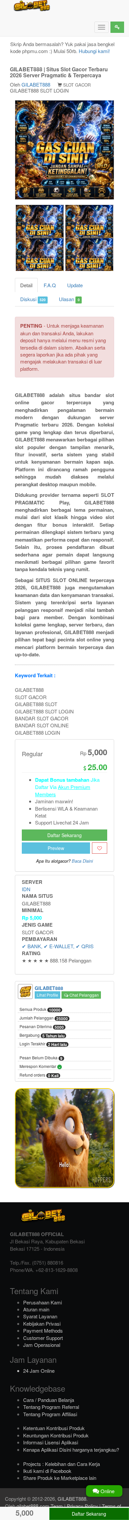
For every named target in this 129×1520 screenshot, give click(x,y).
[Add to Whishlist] (99, 848)
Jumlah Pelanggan (44, 1018)
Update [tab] (75, 285)
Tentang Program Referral (51, 1406)
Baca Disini (82, 861)
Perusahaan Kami (42, 1302)
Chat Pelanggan (83, 995)
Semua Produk (40, 1009)
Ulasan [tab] (69, 299)
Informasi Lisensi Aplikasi (50, 1442)
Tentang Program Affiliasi (50, 1414)
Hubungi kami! (94, 50)
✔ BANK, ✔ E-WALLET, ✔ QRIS (58, 946)
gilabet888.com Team (40, 1505)
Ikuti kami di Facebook (47, 1470)
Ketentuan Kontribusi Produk (54, 1427)
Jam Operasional (41, 1344)
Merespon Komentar (40, 1066)
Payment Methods (43, 1330)
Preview (56, 848)
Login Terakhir (43, 1044)
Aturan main (36, 1309)
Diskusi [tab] (33, 299)
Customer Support (43, 1337)
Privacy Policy (82, 1505)
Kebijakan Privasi (42, 1323)
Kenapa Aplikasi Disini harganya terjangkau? (71, 1449)
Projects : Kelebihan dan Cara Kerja (61, 1463)
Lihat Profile (47, 995)
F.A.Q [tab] (50, 285)
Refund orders (39, 1075)
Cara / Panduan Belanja (48, 1399)
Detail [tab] (26, 285)
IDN (26, 889)
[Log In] (117, 27)
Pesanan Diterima (42, 1027)
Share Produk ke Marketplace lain (59, 1477)
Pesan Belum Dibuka (41, 1058)
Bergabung (42, 1035)
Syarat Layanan (40, 1316)
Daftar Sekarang (64, 835)
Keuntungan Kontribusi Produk (56, 1435)
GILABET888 (36, 84)
